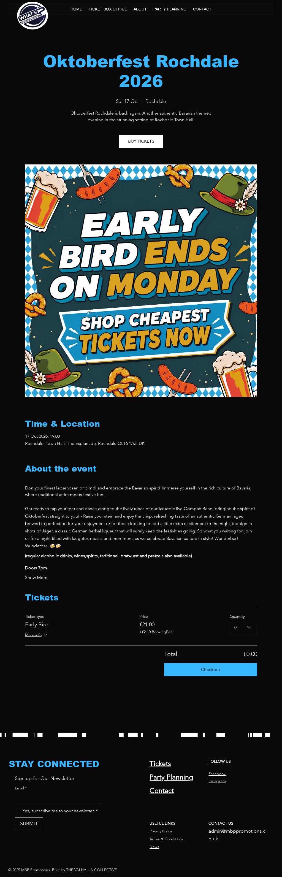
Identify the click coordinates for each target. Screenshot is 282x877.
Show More (36, 577)
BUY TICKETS (141, 141)
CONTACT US (220, 823)
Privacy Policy (161, 831)
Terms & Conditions (166, 839)
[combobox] (243, 627)
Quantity (237, 616)
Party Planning (171, 777)
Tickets (160, 763)
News (154, 846)
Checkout (210, 669)
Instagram (217, 780)
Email (21, 788)
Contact (162, 790)
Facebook (217, 773)
